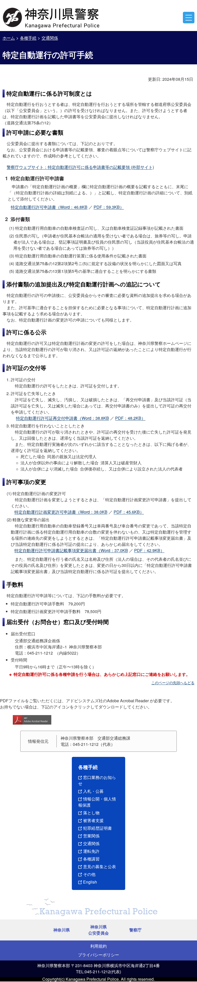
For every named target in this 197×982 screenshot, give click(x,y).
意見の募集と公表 (99, 866)
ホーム (9, 38)
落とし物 (91, 813)
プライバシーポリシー (98, 955)
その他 (89, 874)
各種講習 (91, 859)
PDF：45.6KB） (129, 512)
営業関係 (91, 836)
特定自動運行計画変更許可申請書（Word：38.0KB (60, 512)
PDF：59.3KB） (109, 207)
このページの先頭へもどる (172, 682)
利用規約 (98, 946)
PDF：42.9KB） (149, 550)
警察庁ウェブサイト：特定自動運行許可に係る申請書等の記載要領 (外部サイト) (80, 167)
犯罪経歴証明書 (97, 828)
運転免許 (91, 851)
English (90, 882)
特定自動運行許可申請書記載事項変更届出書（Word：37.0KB (71, 550)
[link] (52, 16)
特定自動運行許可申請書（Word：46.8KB (49, 207)
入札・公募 (93, 791)
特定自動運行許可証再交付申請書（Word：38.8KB (62, 418)
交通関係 (50, 38)
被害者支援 (93, 820)
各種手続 (28, 38)
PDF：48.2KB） (130, 418)
